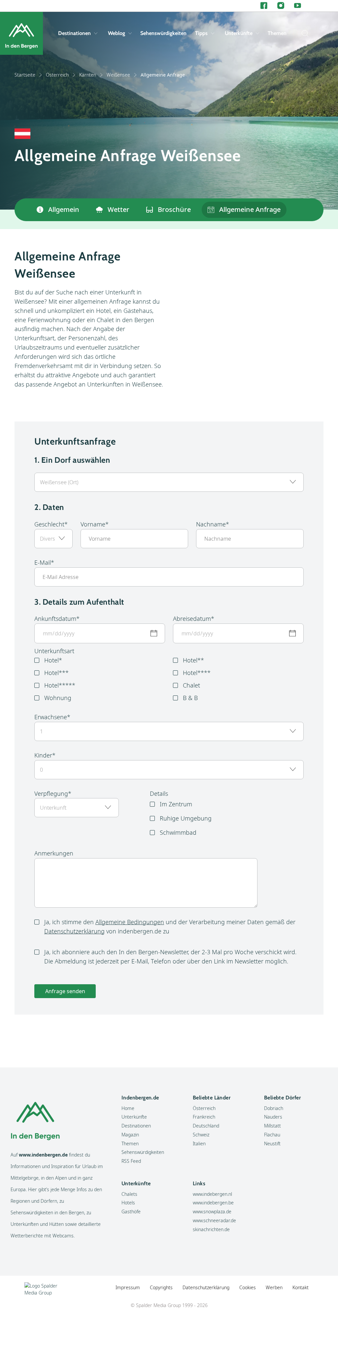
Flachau (272, 1134)
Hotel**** (197, 673)
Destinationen (74, 33)
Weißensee (118, 75)
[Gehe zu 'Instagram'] (280, 5)
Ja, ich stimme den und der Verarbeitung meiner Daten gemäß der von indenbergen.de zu (169, 926)
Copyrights (161, 1287)
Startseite (25, 75)
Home (127, 1108)
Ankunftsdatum (55, 618)
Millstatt (272, 1126)
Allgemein (63, 209)
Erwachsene (50, 717)
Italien (199, 1143)
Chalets (129, 1194)
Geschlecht (49, 524)
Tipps (201, 33)
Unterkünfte (239, 33)
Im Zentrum (176, 804)
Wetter (118, 209)
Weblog (116, 33)
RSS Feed (131, 1161)
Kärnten (87, 75)
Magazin (130, 1134)
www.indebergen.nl (212, 1194)
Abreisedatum (192, 618)
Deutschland (206, 1126)
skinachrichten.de (211, 1229)
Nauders (273, 1117)
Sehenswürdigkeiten (163, 33)
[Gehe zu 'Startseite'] (21, 33)
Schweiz (201, 1134)
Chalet (191, 685)
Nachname (211, 524)
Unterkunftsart (54, 651)
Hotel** (193, 660)
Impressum (128, 1287)
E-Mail (42, 562)
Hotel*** (56, 673)
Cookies (247, 1287)
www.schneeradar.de (214, 1220)
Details (159, 793)
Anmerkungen (53, 853)
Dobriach (273, 1108)
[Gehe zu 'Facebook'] (263, 5)
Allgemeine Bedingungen (129, 922)
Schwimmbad (178, 832)
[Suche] (303, 33)
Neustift (272, 1143)
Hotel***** (59, 685)
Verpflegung (51, 793)
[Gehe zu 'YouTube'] (297, 5)
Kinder (43, 755)
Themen (277, 33)
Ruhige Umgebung (186, 818)
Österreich (57, 75)
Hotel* (53, 660)
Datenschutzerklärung (74, 931)
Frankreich (204, 1117)
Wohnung (57, 698)
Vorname (93, 524)
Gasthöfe (131, 1211)
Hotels (128, 1202)
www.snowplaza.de (212, 1211)
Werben (274, 1287)
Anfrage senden (65, 991)
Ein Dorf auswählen (75, 460)
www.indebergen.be (213, 1202)
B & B (190, 698)
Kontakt (300, 1287)
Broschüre (174, 209)
